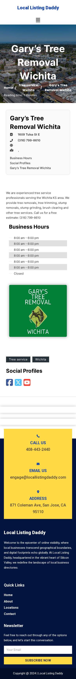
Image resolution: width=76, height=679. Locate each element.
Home (8, 88)
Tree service (28, 85)
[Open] (38, 20)
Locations (11, 607)
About (8, 601)
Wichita (28, 90)
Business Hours (21, 158)
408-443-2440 (38, 449)
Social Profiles (20, 163)
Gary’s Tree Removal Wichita (30, 168)
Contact (10, 614)
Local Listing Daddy (38, 8)
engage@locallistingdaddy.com (38, 477)
